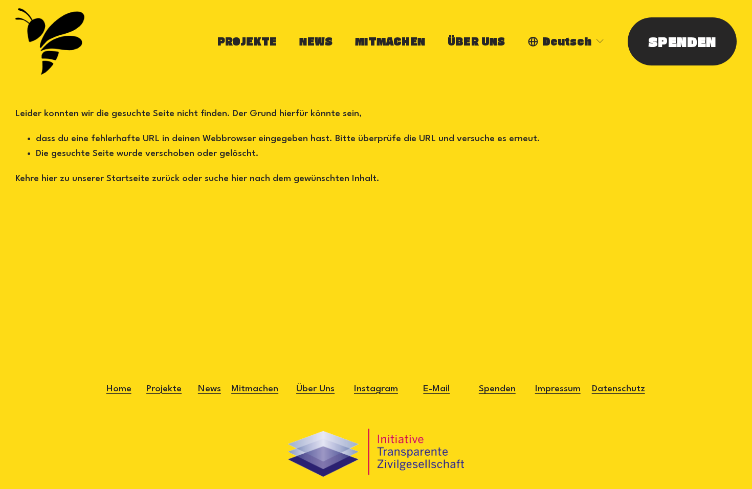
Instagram (376, 388)
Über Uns (315, 388)
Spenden (497, 388)
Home (118, 388)
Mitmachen (254, 388)
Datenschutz (618, 388)
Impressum (558, 388)
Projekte (164, 388)
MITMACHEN (390, 41)
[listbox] (566, 41)
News (209, 388)
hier (49, 178)
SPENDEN (682, 41)
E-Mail (436, 388)
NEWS (316, 41)
